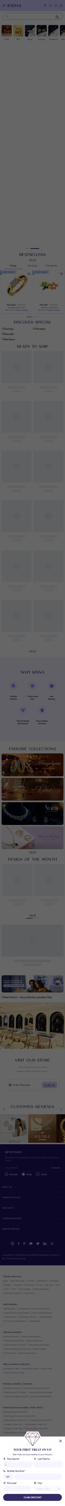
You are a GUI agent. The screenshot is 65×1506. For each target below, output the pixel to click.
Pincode (12, 1482)
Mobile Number (16, 1470)
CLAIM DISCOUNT (32, 1497)
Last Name (44, 1458)
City (40, 1482)
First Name (13, 1458)
